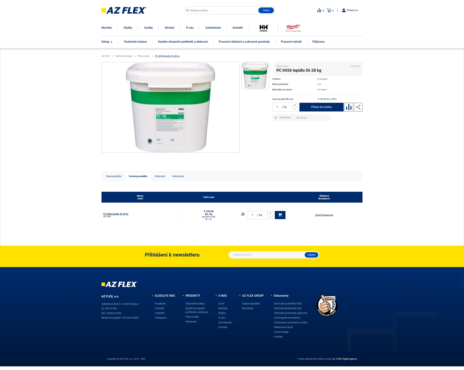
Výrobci (169, 27)
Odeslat (311, 255)
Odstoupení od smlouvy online (291, 322)
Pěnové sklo (144, 56)
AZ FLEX (106, 56)
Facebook (160, 303)
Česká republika (251, 303)
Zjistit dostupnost (324, 215)
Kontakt (238, 27)
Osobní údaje (281, 331)
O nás (190, 27)
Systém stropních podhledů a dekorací (196, 310)
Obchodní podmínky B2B (288, 303)
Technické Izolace (123, 56)
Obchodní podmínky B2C (288, 308)
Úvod (221, 303)
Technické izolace (195, 303)
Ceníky (148, 27)
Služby (128, 27)
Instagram (161, 317)
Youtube (159, 308)
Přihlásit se (352, 10)
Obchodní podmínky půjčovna (290, 313)
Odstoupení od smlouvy (287, 317)
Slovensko (248, 308)
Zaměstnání (213, 27)
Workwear (191, 321)
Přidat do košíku (321, 107)
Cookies (278, 336)
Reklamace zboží (283, 327)
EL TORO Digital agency (345, 358)
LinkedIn (159, 313)
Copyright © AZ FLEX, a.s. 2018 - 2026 (126, 358)
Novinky (107, 27)
